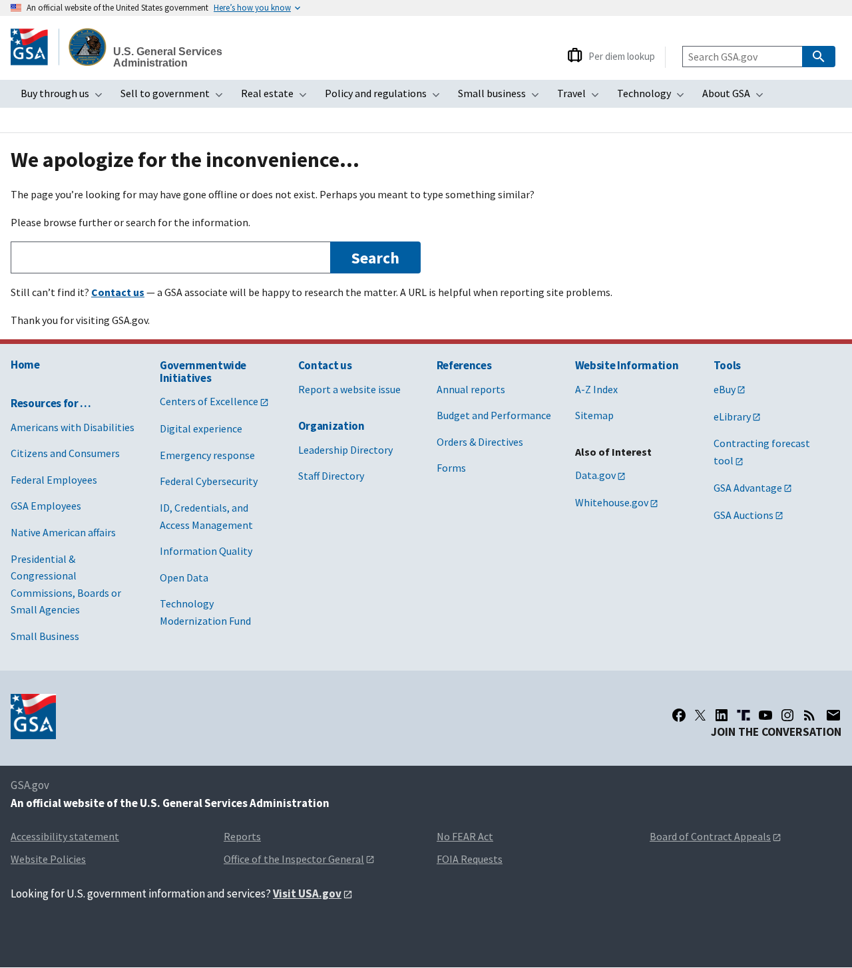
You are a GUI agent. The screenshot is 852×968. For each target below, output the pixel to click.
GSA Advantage (748, 487)
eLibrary (732, 416)
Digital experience (201, 428)
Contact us (325, 365)
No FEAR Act (465, 836)
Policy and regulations (386, 97)
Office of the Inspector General (294, 859)
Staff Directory (331, 475)
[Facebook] (679, 715)
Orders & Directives (480, 441)
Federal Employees (54, 479)
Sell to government (175, 97)
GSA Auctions (743, 515)
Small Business (45, 636)
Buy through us (65, 97)
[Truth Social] (743, 715)
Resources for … (51, 403)
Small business (502, 97)
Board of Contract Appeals (710, 836)
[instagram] (787, 715)
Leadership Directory (345, 449)
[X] (700, 715)
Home (25, 364)
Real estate (278, 97)
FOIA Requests (470, 859)
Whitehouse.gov (611, 502)
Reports (242, 836)
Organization (331, 425)
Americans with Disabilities (72, 427)
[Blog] (809, 715)
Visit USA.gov (307, 893)
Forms (451, 467)
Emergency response (207, 455)
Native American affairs (63, 532)
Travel (582, 97)
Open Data (184, 577)
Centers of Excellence (209, 401)
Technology (654, 97)
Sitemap (594, 415)
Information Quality (206, 551)
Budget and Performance (494, 415)
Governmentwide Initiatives (203, 371)
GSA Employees (46, 505)
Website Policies (48, 859)
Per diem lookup (621, 56)
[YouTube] (765, 715)
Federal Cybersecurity (209, 481)
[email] (833, 715)
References (464, 365)
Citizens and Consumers (65, 453)
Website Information (627, 365)
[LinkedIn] (721, 715)
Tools (727, 365)
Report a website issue (349, 389)
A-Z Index (596, 389)
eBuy (725, 389)
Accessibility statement (65, 836)
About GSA (736, 97)
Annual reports (471, 389)
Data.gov (595, 475)
